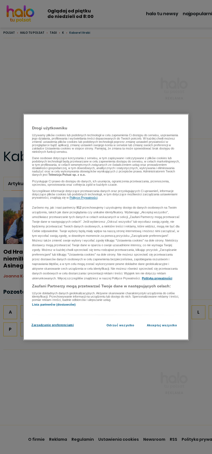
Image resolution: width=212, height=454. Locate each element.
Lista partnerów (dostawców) (54, 304)
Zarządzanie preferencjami (52, 324)
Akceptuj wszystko (162, 325)
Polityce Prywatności (83, 197)
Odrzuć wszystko (120, 325)
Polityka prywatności (157, 278)
